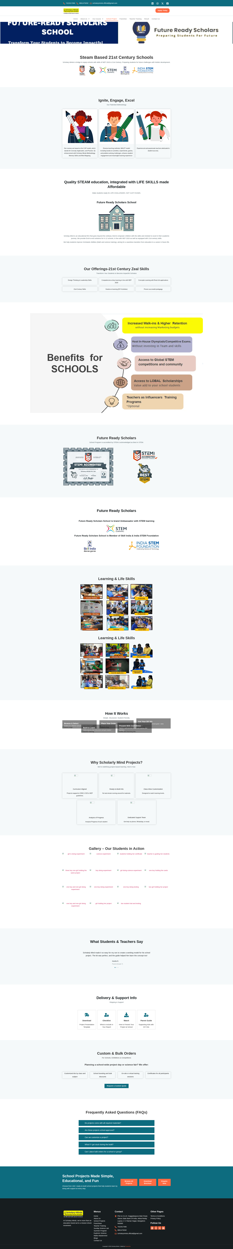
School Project (111, 19)
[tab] (116, 1123)
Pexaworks (128, 1246)
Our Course (96, 19)
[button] (116, 967)
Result (146, 19)
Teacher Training (135, 19)
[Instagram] (157, 3)
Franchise (123, 19)
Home (75, 19)
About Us (83, 19)
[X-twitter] (162, 3)
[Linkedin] (152, 3)
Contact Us (156, 19)
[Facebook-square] (167, 3)
